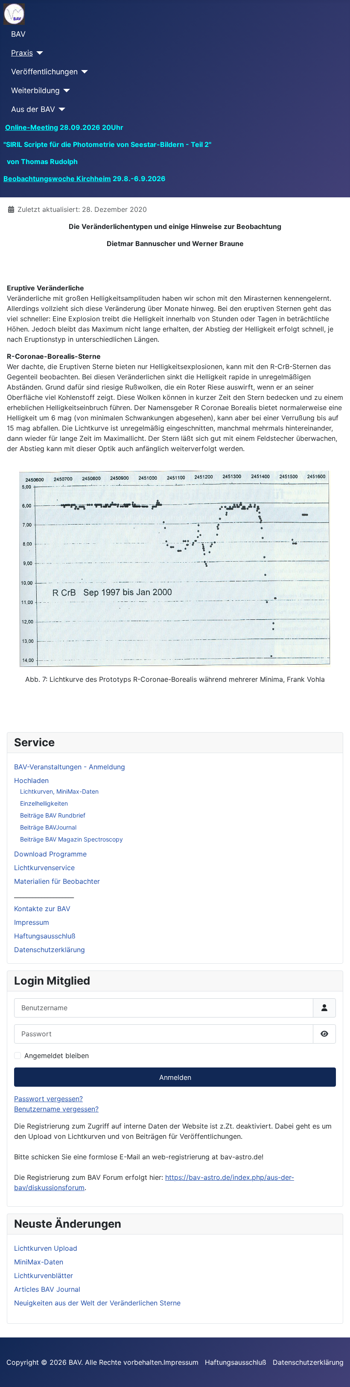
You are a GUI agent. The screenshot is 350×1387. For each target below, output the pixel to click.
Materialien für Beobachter (57, 881)
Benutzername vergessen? (56, 1109)
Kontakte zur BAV (42, 908)
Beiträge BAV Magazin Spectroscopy (71, 839)
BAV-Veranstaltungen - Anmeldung (69, 766)
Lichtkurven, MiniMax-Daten (59, 791)
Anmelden (175, 1077)
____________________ (44, 895)
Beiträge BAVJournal (48, 827)
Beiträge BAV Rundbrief (52, 815)
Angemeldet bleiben (56, 1055)
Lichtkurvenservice (44, 867)
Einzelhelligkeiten (44, 803)
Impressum (31, 922)
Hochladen (31, 780)
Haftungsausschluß (45, 936)
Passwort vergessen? (48, 1098)
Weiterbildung (35, 90)
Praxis (22, 52)
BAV (18, 33)
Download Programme (50, 854)
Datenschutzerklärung (49, 949)
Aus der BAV (33, 109)
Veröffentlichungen (44, 71)
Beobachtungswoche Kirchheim (57, 178)
